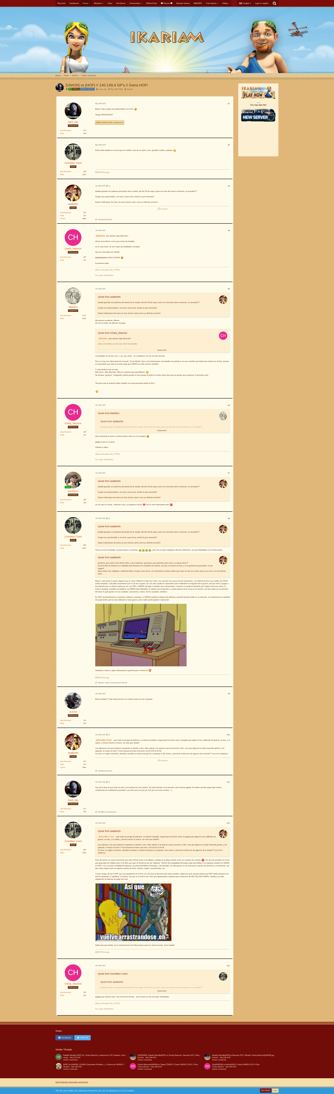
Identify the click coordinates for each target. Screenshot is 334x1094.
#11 (228, 782)
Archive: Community (70, 1060)
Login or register (262, 3)
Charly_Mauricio (143, 1067)
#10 (228, 735)
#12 (228, 823)
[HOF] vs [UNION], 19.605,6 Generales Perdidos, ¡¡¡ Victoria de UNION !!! (93, 1064)
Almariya (66, 1067)
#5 (229, 289)
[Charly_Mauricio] (133, 1066)
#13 (228, 966)
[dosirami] (133, 1057)
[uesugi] (58, 1057)
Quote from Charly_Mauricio (112, 333)
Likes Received (65, 130)
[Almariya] (58, 1066)
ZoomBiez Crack (104, 740)
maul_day (103, 89)
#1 (229, 104)
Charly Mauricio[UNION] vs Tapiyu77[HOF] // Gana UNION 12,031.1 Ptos (168, 1064)
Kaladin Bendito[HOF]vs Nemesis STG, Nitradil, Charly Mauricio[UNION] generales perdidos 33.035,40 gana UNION (260, 1055)
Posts (62, 133)
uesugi (65, 1057)
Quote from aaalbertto (109, 297)
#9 (229, 694)
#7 (229, 473)
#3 (229, 186)
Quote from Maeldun (108, 413)
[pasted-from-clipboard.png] (133, 912)
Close (275, 1090)
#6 (229, 405)
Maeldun (101, 236)
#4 (229, 230)
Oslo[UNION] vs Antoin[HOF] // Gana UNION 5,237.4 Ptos (236, 1064)
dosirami (141, 1057)
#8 (229, 518)
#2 (229, 145)
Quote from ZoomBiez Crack (113, 973)
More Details (265, 1090)
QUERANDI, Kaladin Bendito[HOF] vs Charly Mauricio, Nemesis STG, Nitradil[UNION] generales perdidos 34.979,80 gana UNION (191, 1055)
